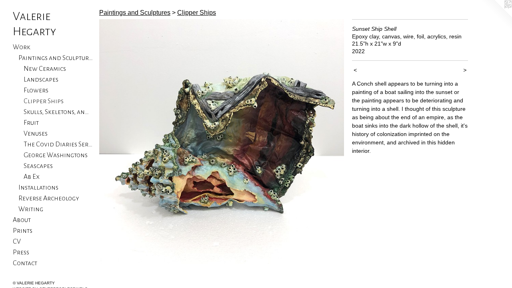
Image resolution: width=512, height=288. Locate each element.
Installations (38, 187)
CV (17, 241)
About (22, 220)
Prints (22, 230)
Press (21, 252)
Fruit (31, 122)
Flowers (36, 90)
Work (21, 47)
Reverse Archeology (48, 198)
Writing (30, 209)
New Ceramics (45, 68)
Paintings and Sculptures (55, 58)
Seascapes (38, 166)
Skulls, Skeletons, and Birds (58, 112)
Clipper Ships (44, 101)
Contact (25, 263)
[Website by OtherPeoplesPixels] (496, 16)
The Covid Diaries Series (58, 144)
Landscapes (41, 79)
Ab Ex (32, 176)
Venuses (36, 133)
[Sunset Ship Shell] (221, 141)
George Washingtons (56, 155)
